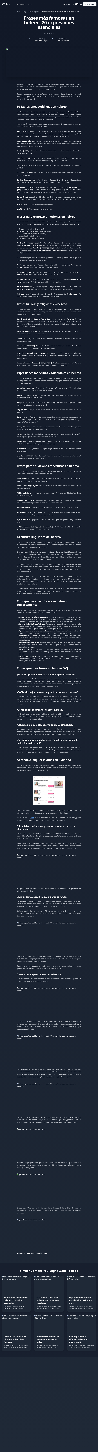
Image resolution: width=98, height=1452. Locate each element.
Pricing (29, 4)
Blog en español (34, 12)
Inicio (18, 12)
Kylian (32, 818)
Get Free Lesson (90, 4)
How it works (19, 4)
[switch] (77, 4)
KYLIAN (6, 4)
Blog (24, 12)
